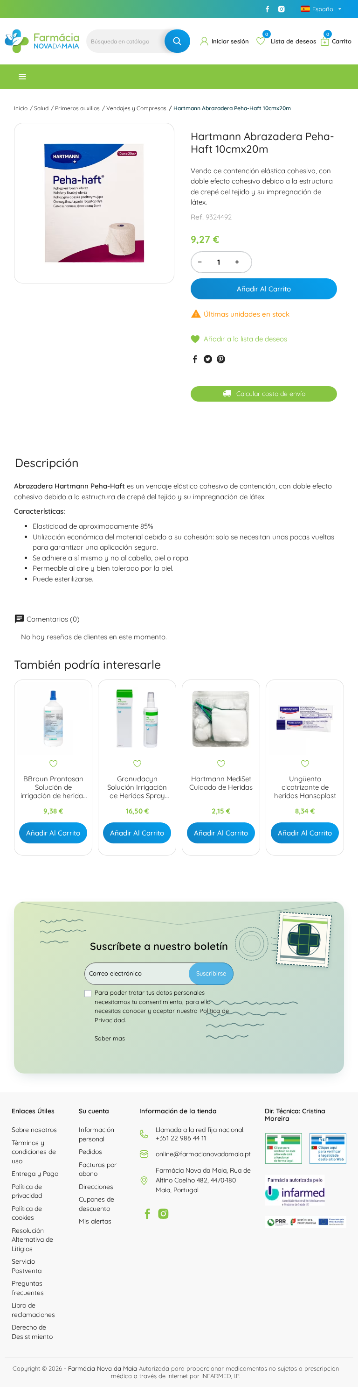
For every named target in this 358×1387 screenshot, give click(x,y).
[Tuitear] (208, 359)
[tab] (47, 463)
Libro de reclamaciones (33, 1310)
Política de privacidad (27, 1191)
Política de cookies (27, 1213)
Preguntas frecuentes (28, 1288)
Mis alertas (95, 1221)
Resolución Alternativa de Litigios (32, 1239)
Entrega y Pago (35, 1173)
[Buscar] (177, 41)
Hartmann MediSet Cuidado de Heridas (221, 783)
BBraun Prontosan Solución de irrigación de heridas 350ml (53, 787)
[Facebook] (268, 9)
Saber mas (110, 1038)
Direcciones (96, 1186)
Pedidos (90, 1151)
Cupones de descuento (96, 1204)
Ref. (197, 216)
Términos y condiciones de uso (34, 1152)
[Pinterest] (221, 359)
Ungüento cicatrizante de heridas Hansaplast (305, 787)
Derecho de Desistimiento (32, 1332)
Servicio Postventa (26, 1266)
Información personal (96, 1134)
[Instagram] (282, 9)
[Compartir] (195, 359)
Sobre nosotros (34, 1129)
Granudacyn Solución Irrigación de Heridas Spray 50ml (137, 787)
